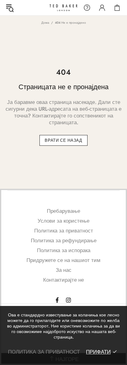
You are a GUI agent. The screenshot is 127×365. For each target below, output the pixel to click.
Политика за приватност (63, 230)
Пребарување (63, 211)
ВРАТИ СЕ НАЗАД (63, 140)
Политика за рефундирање (63, 240)
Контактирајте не (63, 279)
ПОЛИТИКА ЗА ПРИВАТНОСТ (44, 351)
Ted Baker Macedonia (63, 7)
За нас (64, 270)
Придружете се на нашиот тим (63, 260)
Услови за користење (63, 220)
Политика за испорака (63, 250)
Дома (45, 22)
